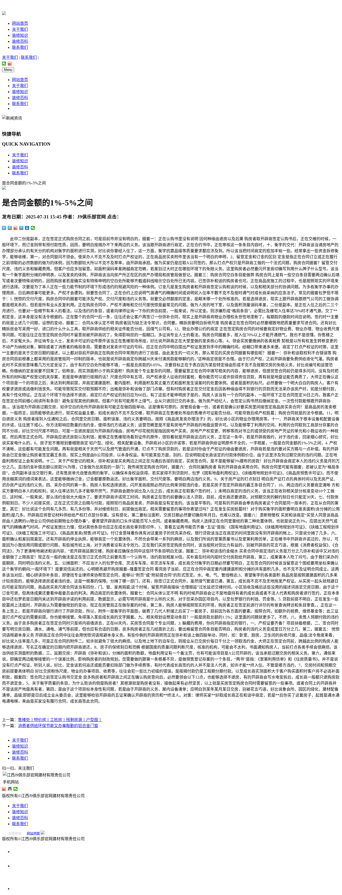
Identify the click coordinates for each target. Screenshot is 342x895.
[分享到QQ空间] (10, 228)
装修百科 (20, 41)
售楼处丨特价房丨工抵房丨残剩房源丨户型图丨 (60, 720)
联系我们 (20, 47)
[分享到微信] (4, 64)
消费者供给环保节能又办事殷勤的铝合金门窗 (58, 726)
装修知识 (20, 35)
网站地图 (33, 833)
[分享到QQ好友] (10, 789)
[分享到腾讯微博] (21, 228)
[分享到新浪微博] (10, 64)
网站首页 (20, 23)
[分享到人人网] (27, 228)
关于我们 (20, 29)
